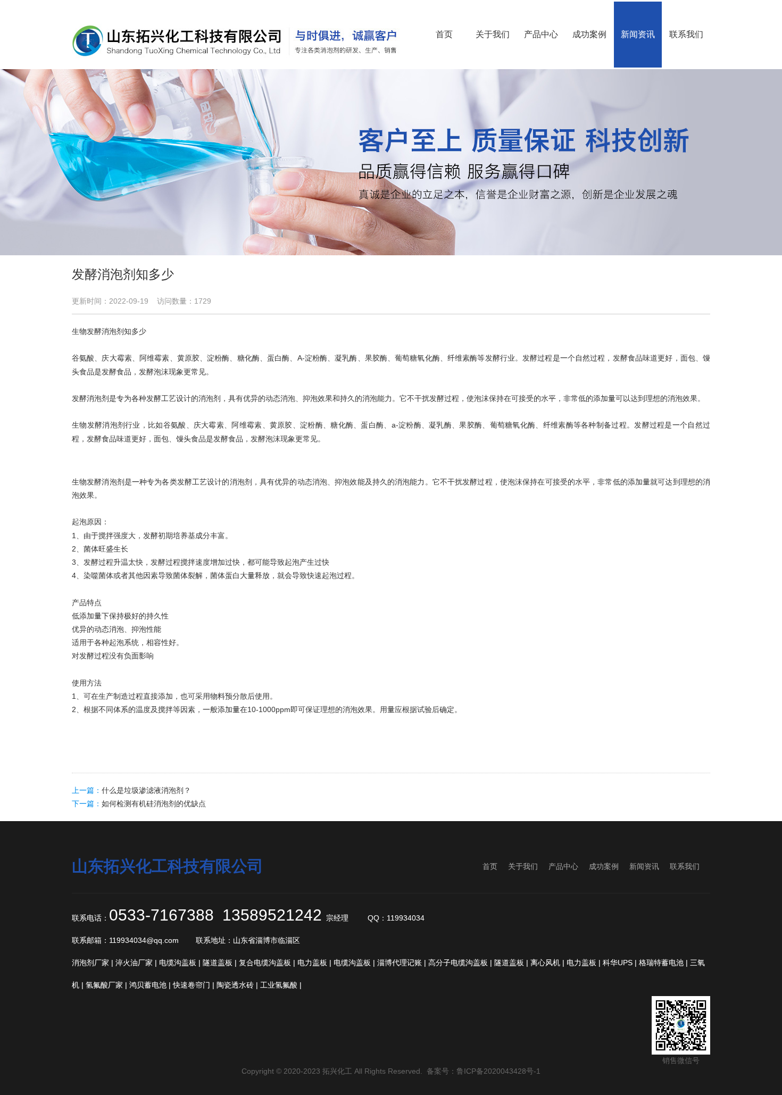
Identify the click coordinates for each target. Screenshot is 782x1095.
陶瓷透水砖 (235, 985)
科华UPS (618, 962)
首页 (489, 866)
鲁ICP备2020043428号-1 (498, 1071)
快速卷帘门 (191, 985)
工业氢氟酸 (278, 985)
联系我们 (685, 866)
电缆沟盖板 (177, 962)
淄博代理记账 (399, 962)
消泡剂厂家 (90, 962)
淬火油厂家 (134, 962)
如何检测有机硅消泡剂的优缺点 (154, 803)
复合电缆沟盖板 (265, 962)
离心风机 (545, 962)
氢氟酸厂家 (104, 985)
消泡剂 (113, 331)
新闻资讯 (644, 866)
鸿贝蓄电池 (148, 985)
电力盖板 (312, 962)
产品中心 (563, 866)
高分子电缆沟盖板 (458, 962)
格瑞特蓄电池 (661, 962)
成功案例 (604, 866)
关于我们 (523, 866)
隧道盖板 (217, 962)
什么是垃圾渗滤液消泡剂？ (146, 790)
